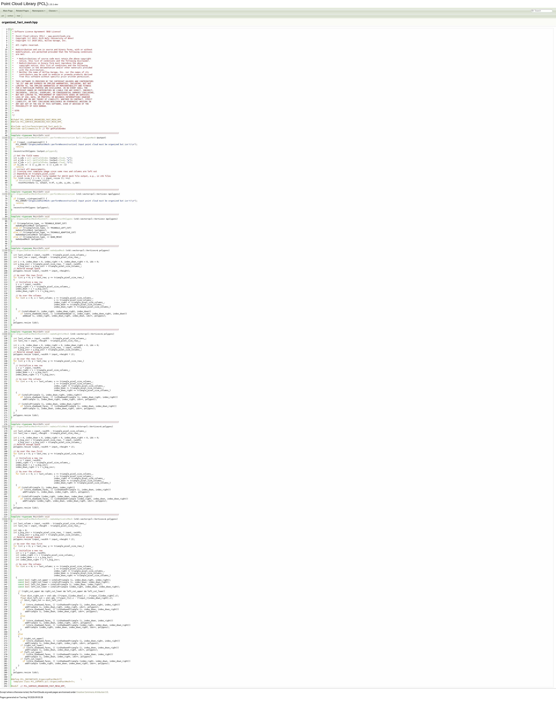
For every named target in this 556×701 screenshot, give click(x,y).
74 (4, 194)
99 (4, 250)
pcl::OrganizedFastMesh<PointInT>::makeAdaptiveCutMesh (42, 519)
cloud (61, 158)
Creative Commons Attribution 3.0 (92, 692)
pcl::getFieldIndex (37, 158)
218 (4, 519)
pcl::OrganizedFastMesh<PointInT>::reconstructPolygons (42, 219)
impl (18, 16)
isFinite (26, 180)
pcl (3, 16)
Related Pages (22, 11)
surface (10, 16)
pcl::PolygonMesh (86, 138)
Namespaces (38, 11)
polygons (50, 151)
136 (4, 334)
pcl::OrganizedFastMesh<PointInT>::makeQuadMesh (37, 250)
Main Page (8, 11)
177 (4, 426)
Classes (52, 11)
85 (4, 219)
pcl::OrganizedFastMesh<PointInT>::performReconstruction (43, 138)
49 (4, 138)
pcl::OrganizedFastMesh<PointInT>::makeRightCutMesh (40, 334)
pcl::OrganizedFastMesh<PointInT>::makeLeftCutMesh (39, 426)
